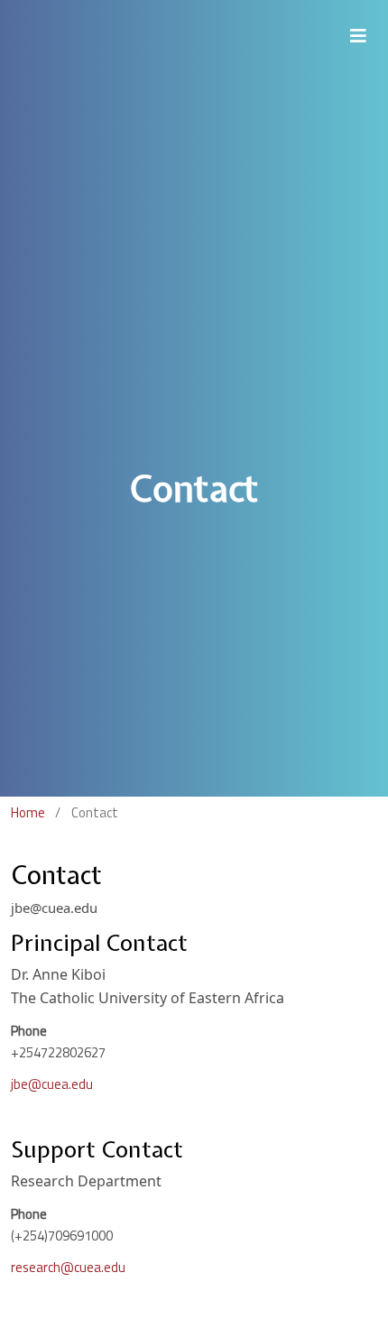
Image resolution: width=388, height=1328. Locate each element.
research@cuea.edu (68, 1267)
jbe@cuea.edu (52, 1084)
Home (28, 813)
